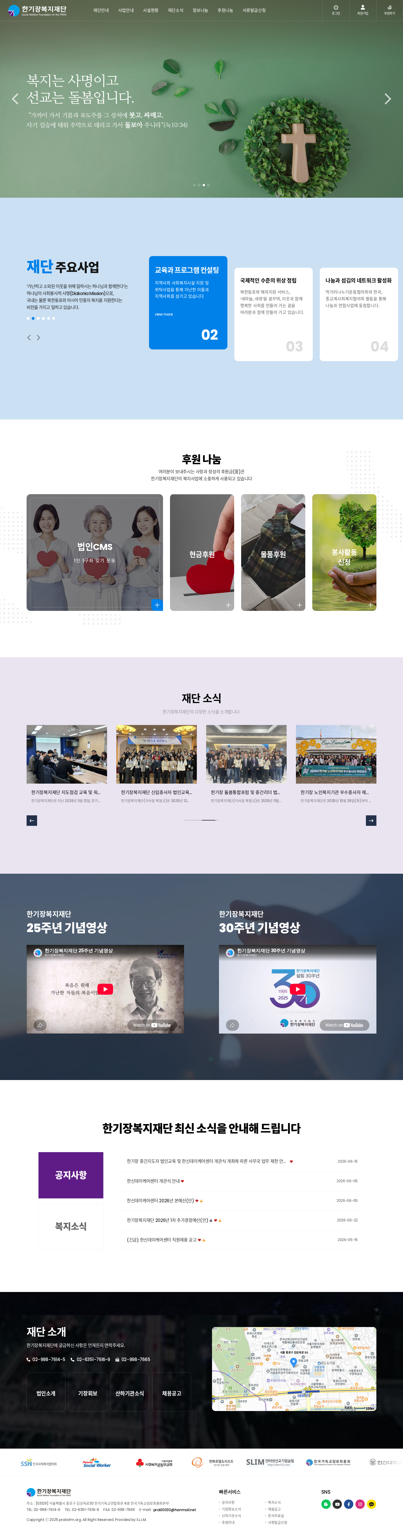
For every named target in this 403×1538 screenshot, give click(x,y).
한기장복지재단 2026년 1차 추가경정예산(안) (167, 1220)
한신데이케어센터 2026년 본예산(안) (160, 1201)
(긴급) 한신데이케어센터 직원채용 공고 (162, 1240)
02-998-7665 (135, 1359)
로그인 (336, 13)
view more (164, 324)
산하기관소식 (231, 1515)
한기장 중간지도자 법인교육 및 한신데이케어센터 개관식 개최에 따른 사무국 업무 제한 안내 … (207, 1161)
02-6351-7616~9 (93, 1359)
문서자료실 (276, 1515)
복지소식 (274, 1502)
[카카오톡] (371, 1504)
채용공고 (274, 1508)
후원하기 (389, 13)
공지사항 (228, 1502)
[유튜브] (337, 1504)
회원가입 (362, 13)
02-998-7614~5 (48, 1359)
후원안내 (228, 1522)
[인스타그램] (360, 1504)
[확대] (371, 1360)
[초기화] (371, 1377)
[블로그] (326, 1504)
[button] (194, 185)
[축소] (371, 1368)
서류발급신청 (277, 1522)
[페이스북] (348, 1504)
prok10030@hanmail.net (174, 1509)
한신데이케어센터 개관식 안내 (153, 1181)
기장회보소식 (231, 1508)
